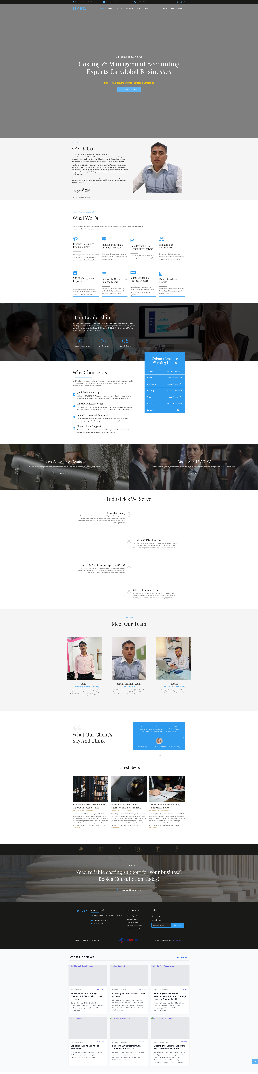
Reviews (129, 8)
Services (119, 8)
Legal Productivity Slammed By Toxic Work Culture (164, 806)
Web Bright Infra (177, 940)
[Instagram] (181, 2)
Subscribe (178, 925)
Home (101, 8)
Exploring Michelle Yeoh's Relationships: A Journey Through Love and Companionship (170, 996)
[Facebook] (177, 2)
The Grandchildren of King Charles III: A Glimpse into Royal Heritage (86, 996)
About (110, 8)
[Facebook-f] (152, 916)
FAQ (138, 8)
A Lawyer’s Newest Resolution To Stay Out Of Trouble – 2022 (89, 806)
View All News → (183, 958)
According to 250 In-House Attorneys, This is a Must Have (126, 806)
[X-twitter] (159, 916)
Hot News (100, 989)
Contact (147, 8)
